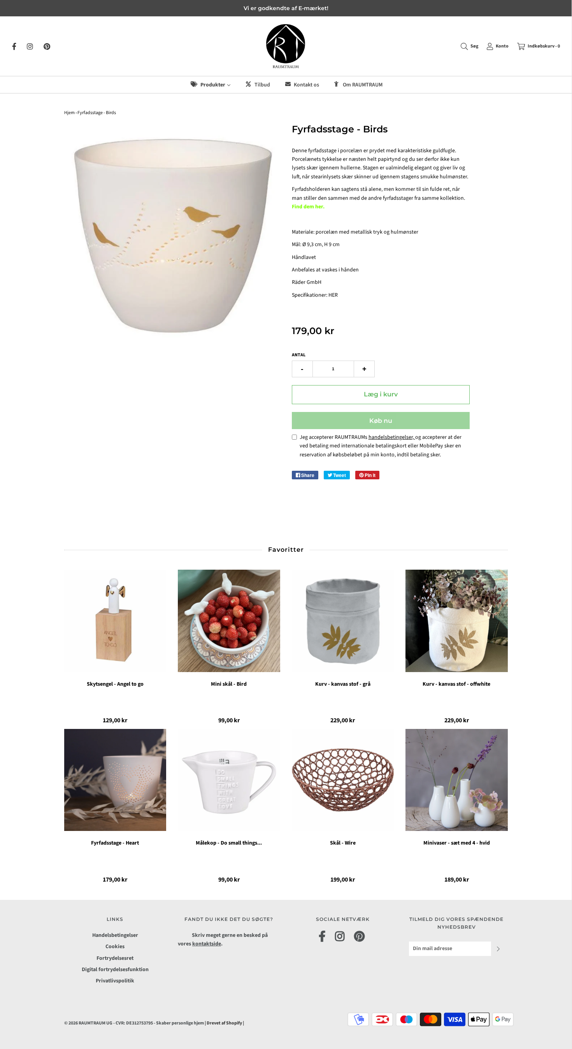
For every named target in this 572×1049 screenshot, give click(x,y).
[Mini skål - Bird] (229, 621)
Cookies (115, 946)
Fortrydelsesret (115, 958)
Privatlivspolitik (115, 981)
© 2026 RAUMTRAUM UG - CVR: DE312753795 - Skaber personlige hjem (134, 1023)
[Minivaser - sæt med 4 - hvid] (456, 780)
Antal (298, 355)
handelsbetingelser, (391, 437)
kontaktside (206, 944)
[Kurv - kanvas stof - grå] (343, 621)
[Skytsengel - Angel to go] (115, 621)
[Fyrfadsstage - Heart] (115, 780)
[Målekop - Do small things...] (229, 780)
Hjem (69, 112)
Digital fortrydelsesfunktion (115, 969)
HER (333, 295)
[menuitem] (210, 84)
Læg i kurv (381, 394)
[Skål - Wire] (343, 780)
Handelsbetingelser (115, 935)
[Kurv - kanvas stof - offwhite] (456, 621)
